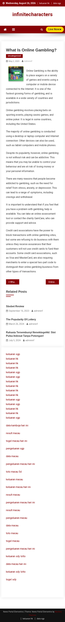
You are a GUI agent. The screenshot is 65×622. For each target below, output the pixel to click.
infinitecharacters (32, 14)
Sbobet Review (15, 306)
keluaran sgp (13, 354)
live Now (54, 29)
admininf (28, 61)
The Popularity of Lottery (21, 319)
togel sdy (11, 579)
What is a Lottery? (14, 282)
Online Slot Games (53, 282)
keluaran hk (44, 3)
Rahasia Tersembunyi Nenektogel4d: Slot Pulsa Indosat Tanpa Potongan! (31, 334)
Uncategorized (14, 56)
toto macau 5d (14, 471)
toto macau (12, 533)
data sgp (57, 3)
